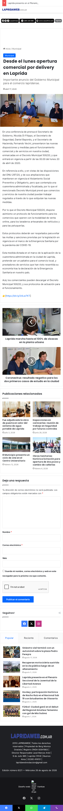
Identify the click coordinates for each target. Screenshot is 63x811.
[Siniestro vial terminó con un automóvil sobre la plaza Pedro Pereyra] (11, 652)
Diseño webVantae (32, 786)
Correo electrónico (12, 545)
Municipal (16, 48)
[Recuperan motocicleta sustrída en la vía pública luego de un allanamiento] (11, 667)
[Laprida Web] (14, 9)
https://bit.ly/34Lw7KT (18, 295)
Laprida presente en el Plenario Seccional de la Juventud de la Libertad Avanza (39, 680)
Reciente (29, 637)
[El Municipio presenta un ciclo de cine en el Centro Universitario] (16, 444)
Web (4, 558)
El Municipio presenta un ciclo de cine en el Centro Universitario (16, 457)
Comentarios (51, 637)
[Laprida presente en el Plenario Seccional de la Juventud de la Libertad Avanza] (11, 681)
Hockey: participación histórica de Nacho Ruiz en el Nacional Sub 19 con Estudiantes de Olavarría (40, 695)
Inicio (8, 48)
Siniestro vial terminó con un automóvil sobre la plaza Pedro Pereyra (40, 651)
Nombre (7, 532)
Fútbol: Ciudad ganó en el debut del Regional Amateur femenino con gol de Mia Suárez (40, 710)
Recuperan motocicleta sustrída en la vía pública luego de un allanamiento (40, 666)
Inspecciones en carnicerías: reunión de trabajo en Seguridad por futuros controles (46, 424)
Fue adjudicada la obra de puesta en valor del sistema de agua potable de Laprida (15, 424)
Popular (9, 637)
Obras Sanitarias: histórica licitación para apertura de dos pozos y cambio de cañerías (46, 460)
